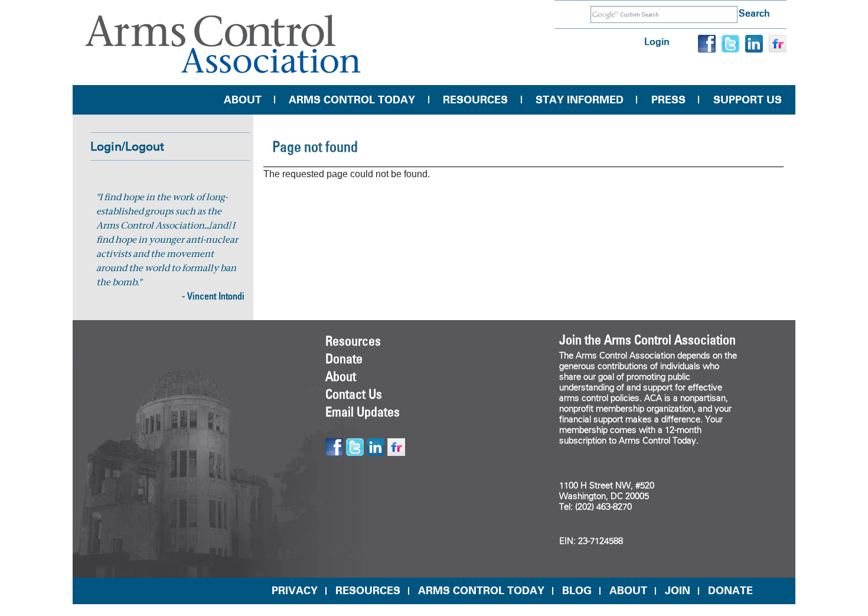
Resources (475, 99)
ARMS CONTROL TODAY (481, 590)
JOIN (677, 590)
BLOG (577, 590)
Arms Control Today (352, 99)
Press (668, 99)
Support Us (747, 99)
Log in (657, 41)
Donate (344, 358)
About (243, 99)
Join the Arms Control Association (647, 339)
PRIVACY (295, 590)
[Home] (223, 44)
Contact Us (353, 394)
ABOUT (628, 590)
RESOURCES (367, 590)
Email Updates (362, 411)
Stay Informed (580, 99)
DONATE (730, 590)
